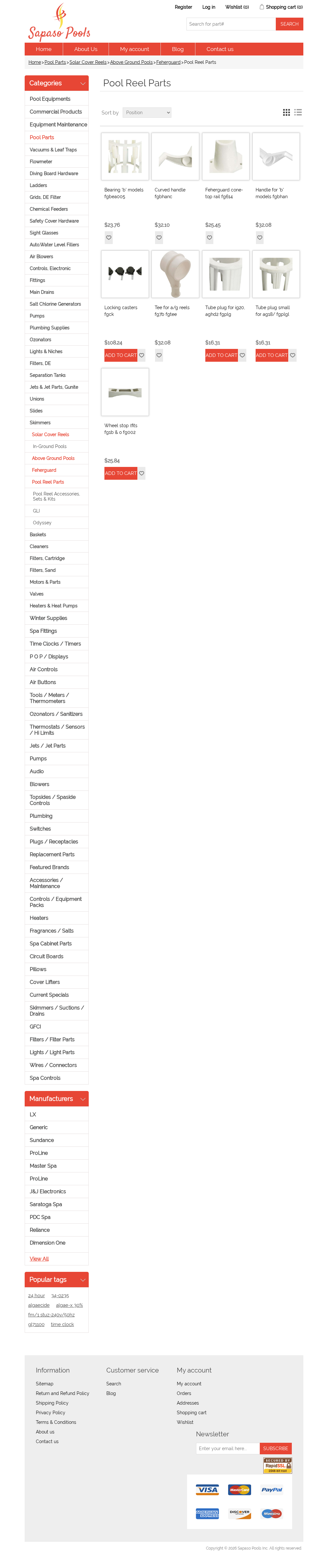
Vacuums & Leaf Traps (53, 149)
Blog (178, 49)
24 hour (36, 1295)
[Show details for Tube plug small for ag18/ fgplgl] (276, 274)
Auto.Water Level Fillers (54, 244)
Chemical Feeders (49, 209)
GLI (36, 510)
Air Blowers (41, 256)
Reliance (40, 1230)
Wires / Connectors (53, 1065)
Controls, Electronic (50, 268)
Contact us (220, 49)
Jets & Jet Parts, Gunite (54, 387)
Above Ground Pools (131, 62)
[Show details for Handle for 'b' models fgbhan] (276, 156)
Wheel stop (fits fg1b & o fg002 (120, 429)
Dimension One (47, 1243)
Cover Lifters (45, 982)
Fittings (37, 280)
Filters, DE (40, 363)
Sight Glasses (44, 232)
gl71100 (36, 1324)
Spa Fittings (43, 631)
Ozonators (40, 339)
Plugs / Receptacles (54, 842)
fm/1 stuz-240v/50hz (51, 1315)
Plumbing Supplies (50, 327)
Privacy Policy (50, 1412)
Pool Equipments (50, 99)
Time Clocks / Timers (55, 644)
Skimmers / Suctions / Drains (57, 1011)
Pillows (38, 969)
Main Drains (42, 292)
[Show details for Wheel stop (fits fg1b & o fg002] (125, 391)
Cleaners (39, 546)
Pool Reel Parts (48, 482)
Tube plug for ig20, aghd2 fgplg (225, 311)
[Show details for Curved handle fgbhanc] (175, 156)
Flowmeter (41, 161)
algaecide (39, 1305)
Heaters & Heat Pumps (54, 605)
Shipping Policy (52, 1403)
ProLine (39, 1153)
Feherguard (168, 62)
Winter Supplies (48, 618)
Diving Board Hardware (54, 173)
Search (113, 1383)
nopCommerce (61, 1548)
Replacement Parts (52, 854)
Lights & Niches (46, 351)
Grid (286, 112)
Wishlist (185, 1422)
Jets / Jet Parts (48, 746)
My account (134, 49)
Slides (36, 410)
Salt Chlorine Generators (55, 304)
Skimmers (40, 422)
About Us (85, 49)
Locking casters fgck (120, 311)
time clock (62, 1324)
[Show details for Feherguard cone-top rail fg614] (225, 156)
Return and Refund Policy (62, 1393)
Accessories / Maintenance (46, 883)
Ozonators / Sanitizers (56, 714)
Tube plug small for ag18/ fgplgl (273, 311)
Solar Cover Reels (88, 62)
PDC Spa (40, 1217)
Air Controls (44, 669)
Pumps (37, 315)
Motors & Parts (45, 582)
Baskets (38, 534)
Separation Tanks (48, 375)
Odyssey (42, 522)
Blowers (39, 784)
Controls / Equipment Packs (56, 902)
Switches (40, 829)
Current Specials (49, 995)
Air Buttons (43, 682)
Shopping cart (192, 1412)
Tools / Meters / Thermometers (49, 698)
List (298, 112)
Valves (37, 593)
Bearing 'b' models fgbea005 (124, 193)
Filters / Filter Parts (52, 1039)
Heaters (39, 918)
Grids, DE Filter (45, 197)
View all (39, 1259)
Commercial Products (56, 112)
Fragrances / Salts (52, 931)
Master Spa (43, 1166)
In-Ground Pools (50, 446)
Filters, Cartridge (47, 558)
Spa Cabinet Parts (51, 944)
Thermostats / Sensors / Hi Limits (57, 730)
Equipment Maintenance (58, 125)
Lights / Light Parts (52, 1052)
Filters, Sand (43, 570)
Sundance (42, 1140)
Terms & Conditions (56, 1422)
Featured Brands (49, 867)
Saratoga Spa (46, 1204)
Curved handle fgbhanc (170, 193)
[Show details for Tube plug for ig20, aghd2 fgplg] (225, 274)
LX (33, 1114)
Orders (184, 1393)
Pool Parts (55, 62)
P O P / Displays (49, 657)
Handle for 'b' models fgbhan (272, 193)
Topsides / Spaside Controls (53, 800)
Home (44, 49)
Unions (37, 398)
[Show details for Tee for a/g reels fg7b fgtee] (175, 274)
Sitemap (44, 1383)
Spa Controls (45, 1078)
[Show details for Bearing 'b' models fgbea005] (125, 156)
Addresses (188, 1403)
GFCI (35, 1027)
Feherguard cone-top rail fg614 (224, 193)
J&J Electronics (48, 1191)
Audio (37, 771)
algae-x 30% (69, 1305)
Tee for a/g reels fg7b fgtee (172, 311)
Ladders (38, 185)
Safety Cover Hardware (54, 221)
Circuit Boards (46, 956)
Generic (39, 1127)
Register (183, 7)
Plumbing (41, 816)
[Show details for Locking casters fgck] (125, 274)
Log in (208, 7)
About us (45, 1431)
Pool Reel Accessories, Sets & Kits (56, 496)
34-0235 (60, 1295)
